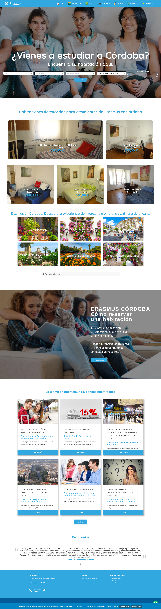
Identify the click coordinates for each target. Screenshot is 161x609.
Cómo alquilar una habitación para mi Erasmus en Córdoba (79, 494)
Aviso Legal (112, 584)
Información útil (38, 432)
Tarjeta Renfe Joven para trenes (77, 437)
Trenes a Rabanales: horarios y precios (122, 443)
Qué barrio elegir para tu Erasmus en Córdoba (34, 500)
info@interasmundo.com (89, 582)
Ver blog (80, 522)
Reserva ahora (99, 360)
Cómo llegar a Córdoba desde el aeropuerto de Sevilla (37, 437)
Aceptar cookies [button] (125, 606)
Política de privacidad (114, 582)
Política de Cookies (114, 586)
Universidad (112, 496)
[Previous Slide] (79, 567)
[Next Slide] (82, 567)
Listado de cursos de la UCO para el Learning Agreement (122, 500)
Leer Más (37, 452)
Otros (23, 496)
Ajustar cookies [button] (136, 606)
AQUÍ (104, 606)
